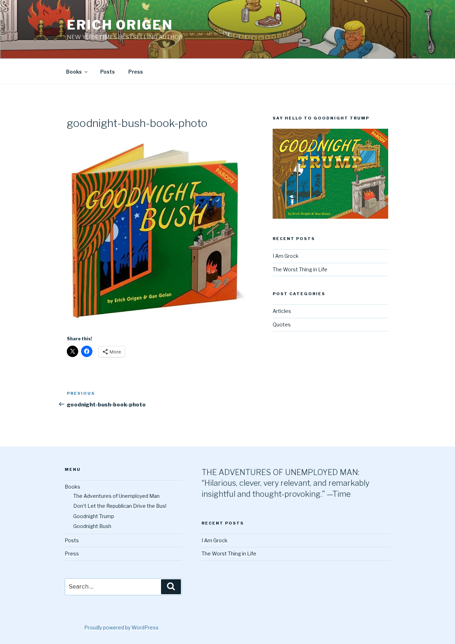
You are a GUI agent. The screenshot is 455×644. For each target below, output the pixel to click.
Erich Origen (120, 25)
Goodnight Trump (93, 516)
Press (135, 72)
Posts (107, 72)
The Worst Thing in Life (300, 269)
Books (74, 72)
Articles (282, 311)
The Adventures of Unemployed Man (116, 496)
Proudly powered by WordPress (121, 627)
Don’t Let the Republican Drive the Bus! (119, 506)
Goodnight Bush (92, 526)
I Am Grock (286, 256)
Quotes (282, 324)
